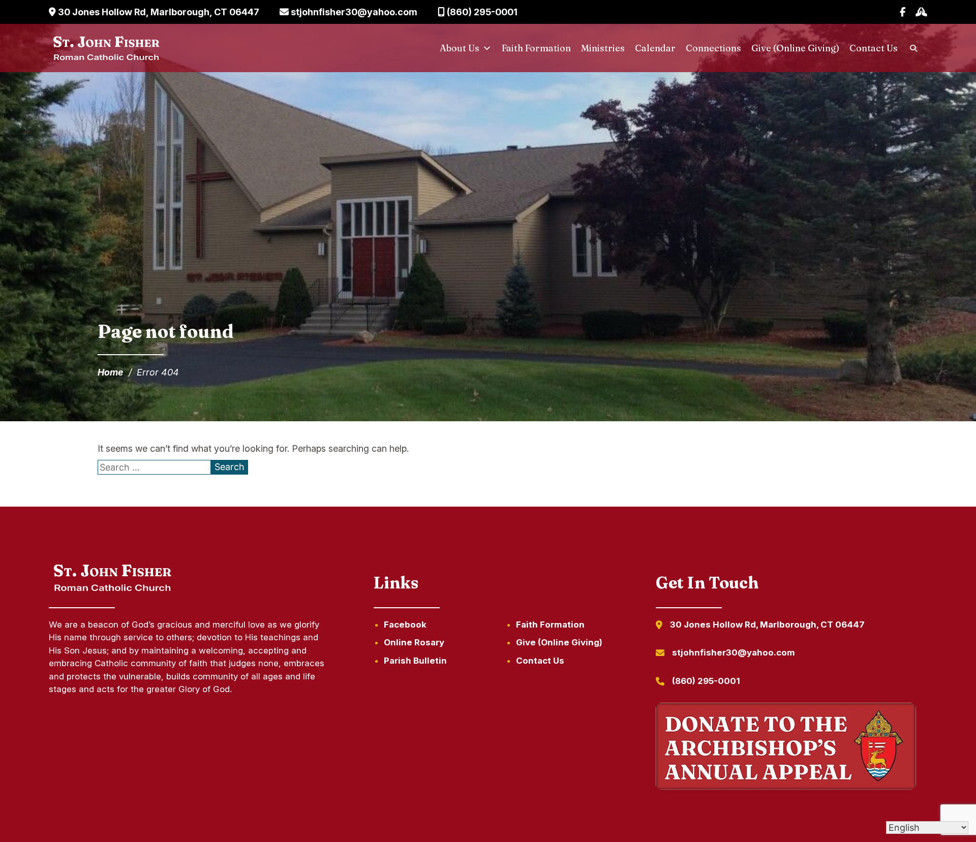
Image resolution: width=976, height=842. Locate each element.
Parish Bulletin (415, 661)
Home (111, 372)
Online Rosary (414, 642)
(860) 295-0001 (481, 12)
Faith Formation (536, 48)
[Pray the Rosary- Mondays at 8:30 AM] (921, 12)
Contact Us (873, 48)
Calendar (655, 48)
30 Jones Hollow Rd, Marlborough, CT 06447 (157, 12)
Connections (713, 48)
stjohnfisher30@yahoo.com (353, 12)
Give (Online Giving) (795, 48)
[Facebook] (902, 12)
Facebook (405, 624)
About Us (459, 48)
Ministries (603, 48)
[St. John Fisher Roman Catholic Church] (105, 48)
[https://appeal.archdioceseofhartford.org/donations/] (786, 748)
